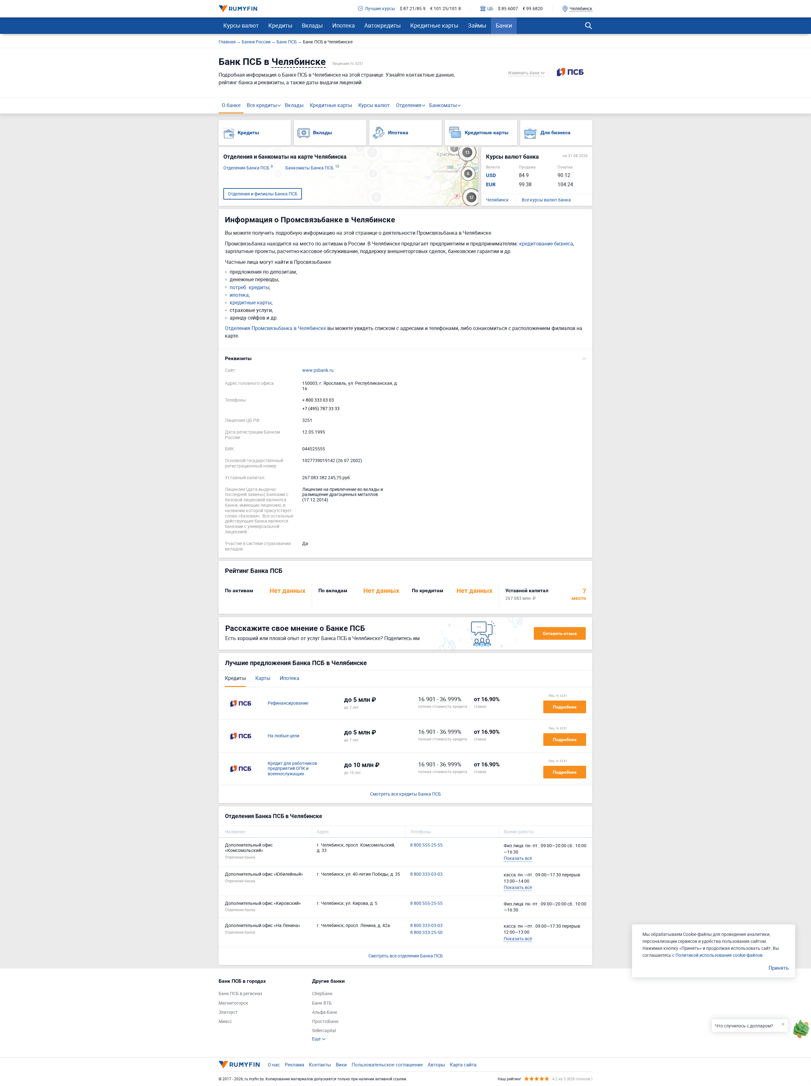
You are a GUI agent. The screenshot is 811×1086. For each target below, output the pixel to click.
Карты (262, 678)
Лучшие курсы (380, 8)
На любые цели (283, 736)
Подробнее (565, 706)
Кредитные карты (434, 25)
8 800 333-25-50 (426, 932)
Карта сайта (463, 1064)
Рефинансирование (288, 703)
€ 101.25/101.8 (445, 8)
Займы (477, 25)
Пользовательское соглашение (387, 1064)
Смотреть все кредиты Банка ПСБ (405, 794)
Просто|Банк (325, 1021)
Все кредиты (262, 105)
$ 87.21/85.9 (412, 8)
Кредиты (280, 25)
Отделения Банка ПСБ (248, 168)
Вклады (312, 25)
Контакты (320, 1064)
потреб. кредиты (249, 287)
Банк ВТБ (322, 1003)
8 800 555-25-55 (426, 845)
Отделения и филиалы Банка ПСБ (262, 194)
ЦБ (490, 8)
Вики (341, 1064)
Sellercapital (324, 1030)
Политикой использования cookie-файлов (719, 955)
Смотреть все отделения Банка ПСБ (405, 956)
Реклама (294, 1064)
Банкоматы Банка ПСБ (312, 168)
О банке (231, 105)
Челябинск (497, 200)
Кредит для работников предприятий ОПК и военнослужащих (292, 769)
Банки (504, 25)
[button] (405, 358)
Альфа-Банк (324, 1012)
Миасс (225, 1021)
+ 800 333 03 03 (318, 400)
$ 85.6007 (508, 8)
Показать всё (518, 858)
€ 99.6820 (533, 8)
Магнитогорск (233, 1003)
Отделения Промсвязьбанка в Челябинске (275, 328)
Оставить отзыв (560, 633)
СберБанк (322, 993)
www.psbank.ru (318, 370)
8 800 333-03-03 (426, 874)
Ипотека (343, 25)
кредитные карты (250, 303)
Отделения (408, 105)
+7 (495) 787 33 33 (321, 408)
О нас (274, 1064)
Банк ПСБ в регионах (240, 993)
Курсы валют (241, 25)
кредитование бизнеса (546, 243)
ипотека (239, 295)
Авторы (436, 1064)
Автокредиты (382, 25)
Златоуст (228, 1012)
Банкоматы (443, 105)
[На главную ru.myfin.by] (239, 1064)
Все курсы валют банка (546, 200)
